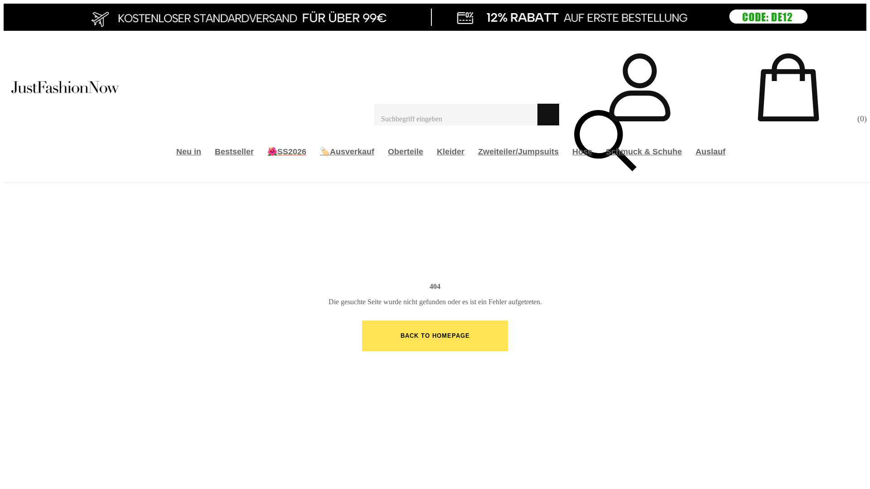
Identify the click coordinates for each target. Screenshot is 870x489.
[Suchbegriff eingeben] (455, 114)
